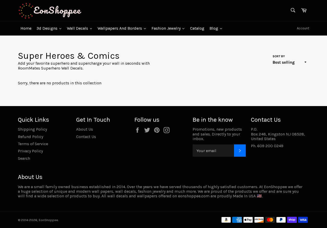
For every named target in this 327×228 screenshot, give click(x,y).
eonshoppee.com (193, 195)
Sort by (279, 56)
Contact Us (86, 136)
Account (303, 28)
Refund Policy (30, 136)
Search (24, 158)
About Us (84, 129)
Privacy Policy (30, 151)
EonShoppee (48, 220)
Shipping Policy (32, 129)
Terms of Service (33, 143)
